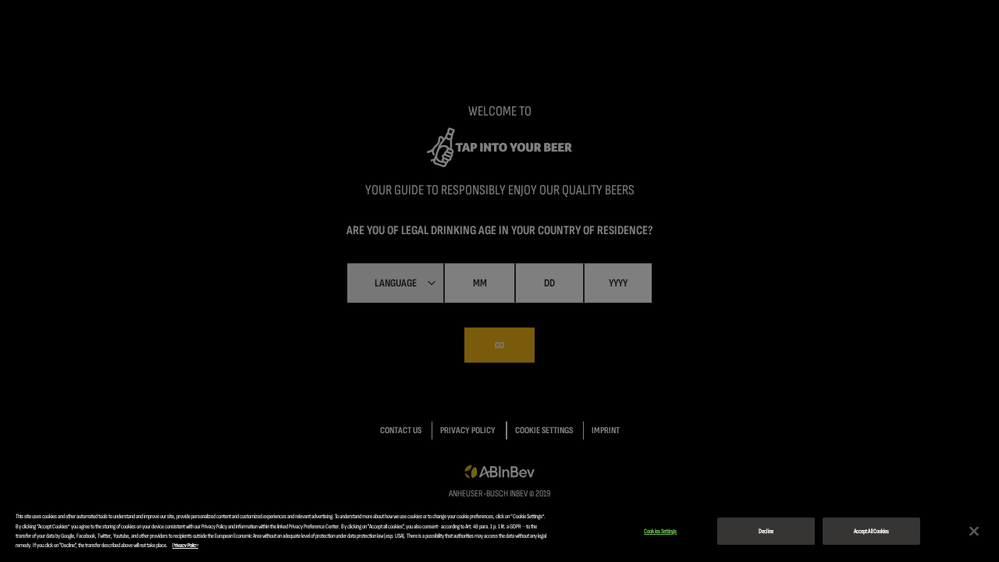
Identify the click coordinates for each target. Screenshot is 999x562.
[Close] (974, 531)
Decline (766, 531)
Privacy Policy (185, 545)
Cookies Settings (660, 531)
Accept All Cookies (871, 531)
